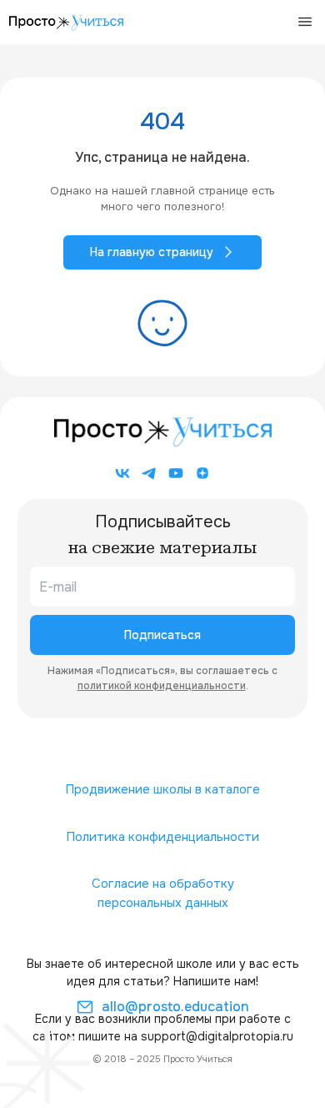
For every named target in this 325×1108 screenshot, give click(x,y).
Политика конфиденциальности (162, 836)
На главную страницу (151, 251)
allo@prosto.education (175, 1006)
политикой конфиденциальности (162, 685)
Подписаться (162, 634)
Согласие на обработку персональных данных (163, 893)
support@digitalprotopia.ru (217, 1036)
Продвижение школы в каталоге (162, 789)
